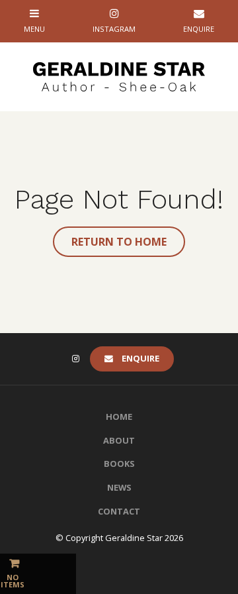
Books (119, 464)
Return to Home (119, 241)
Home (119, 416)
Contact (119, 511)
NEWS (119, 487)
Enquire (140, 358)
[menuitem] (119, 417)
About (119, 440)
